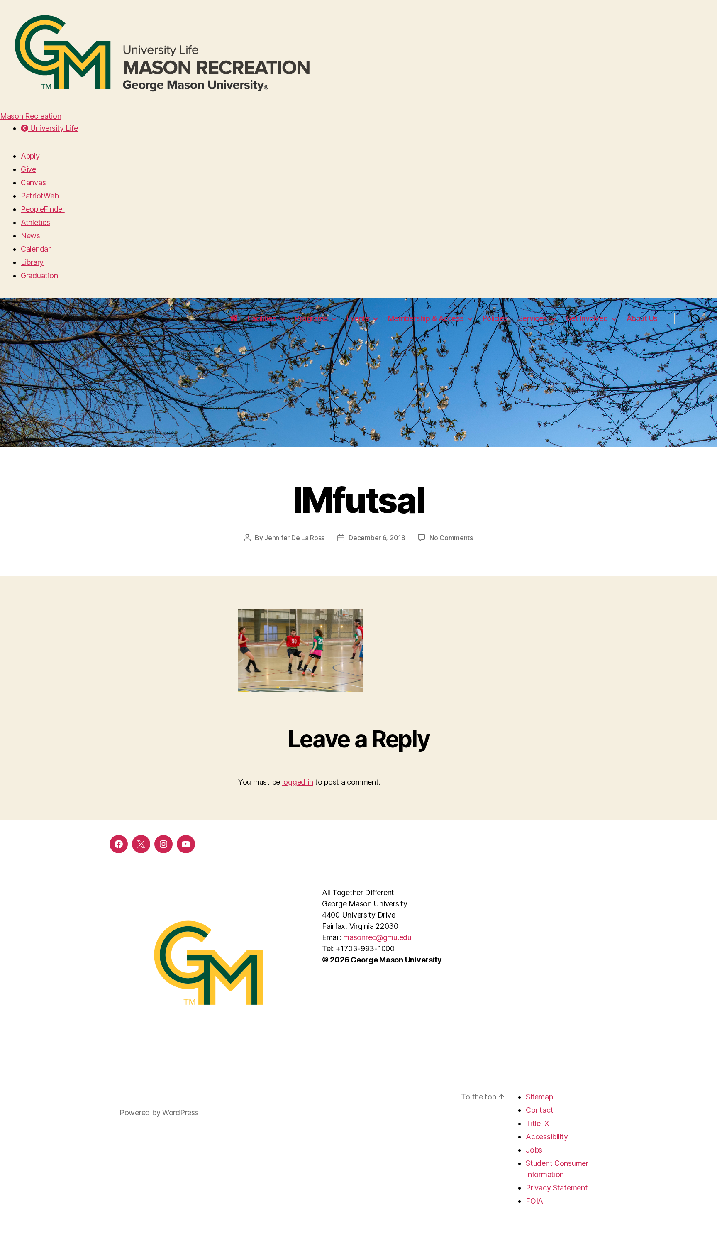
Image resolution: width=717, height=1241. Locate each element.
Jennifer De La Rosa (294, 538)
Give (28, 169)
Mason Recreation (30, 116)
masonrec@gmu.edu (377, 937)
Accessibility (547, 1136)
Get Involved (587, 318)
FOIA (534, 1201)
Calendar (36, 249)
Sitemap (539, 1096)
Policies (495, 318)
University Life (53, 128)
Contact (539, 1110)
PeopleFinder (43, 209)
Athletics (35, 222)
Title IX (537, 1123)
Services (532, 318)
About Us (642, 318)
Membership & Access (426, 318)
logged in (297, 782)
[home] (233, 318)
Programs (311, 318)
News (30, 235)
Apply (30, 156)
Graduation (39, 275)
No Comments (451, 538)
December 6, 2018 (377, 538)
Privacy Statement (557, 1187)
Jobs (534, 1150)
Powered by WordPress (159, 1112)
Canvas (33, 182)
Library (32, 262)
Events (357, 318)
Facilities (262, 318)
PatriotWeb (40, 195)
